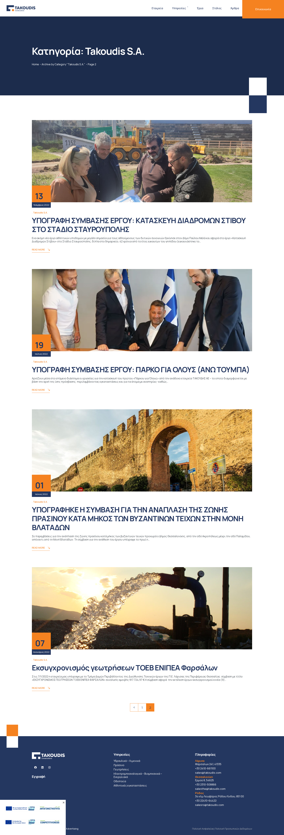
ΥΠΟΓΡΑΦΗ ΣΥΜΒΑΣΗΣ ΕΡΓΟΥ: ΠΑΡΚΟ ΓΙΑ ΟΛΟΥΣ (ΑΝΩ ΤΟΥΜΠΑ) (140, 369)
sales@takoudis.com (208, 772)
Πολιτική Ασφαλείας (203, 828)
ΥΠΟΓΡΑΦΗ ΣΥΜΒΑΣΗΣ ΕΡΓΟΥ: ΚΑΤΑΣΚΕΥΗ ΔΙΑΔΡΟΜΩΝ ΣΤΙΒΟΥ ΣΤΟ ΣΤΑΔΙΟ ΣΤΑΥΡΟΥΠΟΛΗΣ (139, 224)
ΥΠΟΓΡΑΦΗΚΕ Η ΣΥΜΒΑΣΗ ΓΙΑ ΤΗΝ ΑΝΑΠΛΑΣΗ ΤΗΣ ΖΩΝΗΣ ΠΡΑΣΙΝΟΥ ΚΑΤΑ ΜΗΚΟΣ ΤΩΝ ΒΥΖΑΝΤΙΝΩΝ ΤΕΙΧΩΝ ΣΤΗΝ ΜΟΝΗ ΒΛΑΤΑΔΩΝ (137, 518)
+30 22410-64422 (205, 800)
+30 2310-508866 (205, 784)
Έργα (200, 8)
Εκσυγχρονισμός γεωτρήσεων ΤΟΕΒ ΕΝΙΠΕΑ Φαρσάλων (125, 668)
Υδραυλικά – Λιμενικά (127, 760)
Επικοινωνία (263, 9)
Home (35, 64)
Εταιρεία (157, 8)
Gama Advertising (68, 828)
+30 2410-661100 (205, 768)
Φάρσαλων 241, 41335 (208, 762)
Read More (38, 249)
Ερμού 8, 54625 (204, 778)
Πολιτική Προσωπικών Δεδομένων (233, 828)
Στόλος (217, 8)
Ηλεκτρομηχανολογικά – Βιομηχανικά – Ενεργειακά (138, 775)
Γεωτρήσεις (121, 769)
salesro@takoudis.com (209, 805)
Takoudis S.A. (40, 212)
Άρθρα (235, 8)
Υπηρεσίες (179, 8)
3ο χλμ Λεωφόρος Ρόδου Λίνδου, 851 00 (219, 794)
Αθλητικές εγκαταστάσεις (130, 785)
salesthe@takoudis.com (210, 788)
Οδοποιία (120, 781)
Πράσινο (119, 765)
